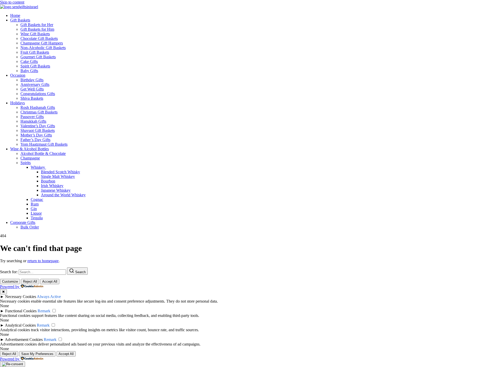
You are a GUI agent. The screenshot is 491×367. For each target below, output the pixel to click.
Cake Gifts (29, 61)
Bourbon (48, 181)
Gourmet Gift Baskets (38, 57)
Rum (35, 204)
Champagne (30, 158)
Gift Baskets (20, 20)
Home (15, 15)
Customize (10, 281)
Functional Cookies (21, 311)
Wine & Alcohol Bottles (29, 149)
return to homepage (43, 261)
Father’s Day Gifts (35, 139)
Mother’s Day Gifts (36, 135)
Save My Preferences (37, 354)
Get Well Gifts (32, 89)
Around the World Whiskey (63, 195)
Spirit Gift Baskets (35, 66)
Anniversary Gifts (34, 84)
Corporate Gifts (22, 222)
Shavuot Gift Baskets (37, 130)
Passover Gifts (32, 116)
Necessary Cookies (20, 296)
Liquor (36, 213)
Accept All (49, 281)
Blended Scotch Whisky (60, 172)
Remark (44, 311)
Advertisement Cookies (24, 339)
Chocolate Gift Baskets (39, 38)
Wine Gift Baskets (35, 34)
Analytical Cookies (20, 325)
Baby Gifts (29, 70)
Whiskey (38, 167)
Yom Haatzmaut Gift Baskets (44, 144)
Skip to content (12, 2)
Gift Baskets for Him (37, 29)
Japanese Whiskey (56, 190)
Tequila (37, 218)
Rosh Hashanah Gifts (37, 107)
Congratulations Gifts (37, 93)
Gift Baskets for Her (36, 24)
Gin (34, 209)
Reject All (30, 281)
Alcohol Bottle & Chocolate (43, 153)
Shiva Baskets (31, 98)
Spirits (25, 162)
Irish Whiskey (52, 186)
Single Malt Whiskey (58, 176)
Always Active (49, 296)
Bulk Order (29, 227)
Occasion (17, 75)
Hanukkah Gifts (33, 121)
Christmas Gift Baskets (39, 112)
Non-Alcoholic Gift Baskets (43, 47)
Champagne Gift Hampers (41, 43)
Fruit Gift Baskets (34, 52)
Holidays (17, 103)
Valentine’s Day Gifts (37, 126)
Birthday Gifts (31, 80)
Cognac (37, 199)
